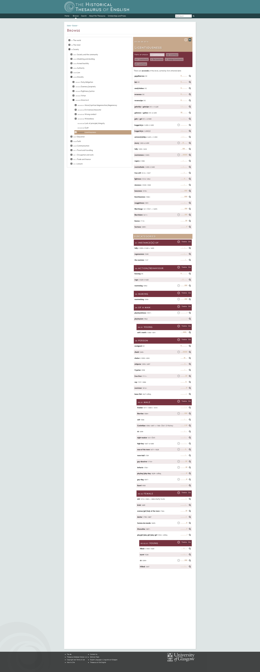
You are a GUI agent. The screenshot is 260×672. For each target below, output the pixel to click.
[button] (70, 40)
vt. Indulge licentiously (174, 59)
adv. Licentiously (141, 59)
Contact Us (93, 654)
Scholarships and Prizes (117, 16)
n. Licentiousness (157, 55)
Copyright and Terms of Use (76, 660)
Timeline (184, 242)
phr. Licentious (140, 64)
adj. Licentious (172, 55)
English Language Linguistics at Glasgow (103, 660)
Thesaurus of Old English (98, 662)
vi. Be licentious (157, 59)
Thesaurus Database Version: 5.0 (77, 657)
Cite (189, 242)
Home (67, 16)
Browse (76, 16)
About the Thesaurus (97, 16)
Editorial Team (94, 657)
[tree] (99, 102)
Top (68, 654)
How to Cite (71, 662)
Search (84, 16)
